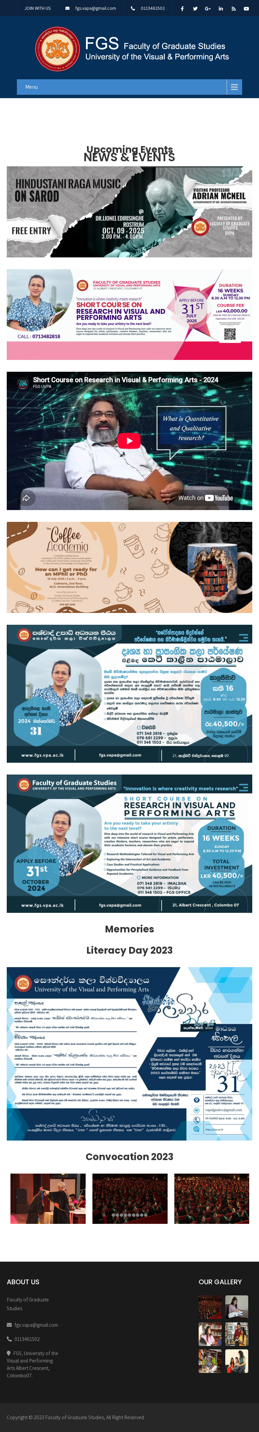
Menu (31, 86)
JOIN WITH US (38, 8)
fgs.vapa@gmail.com (96, 8)
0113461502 (153, 8)
